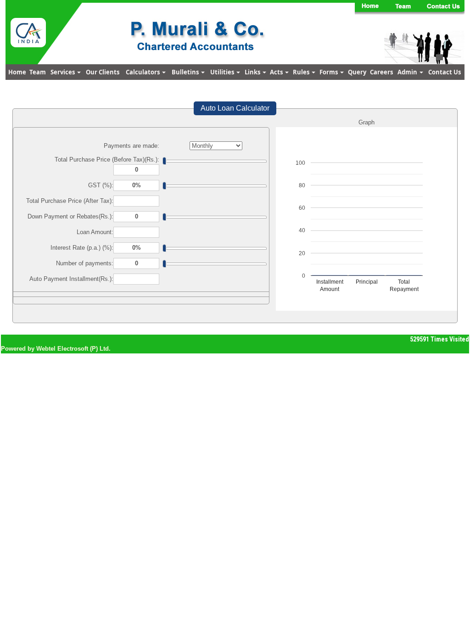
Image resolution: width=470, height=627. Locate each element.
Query (357, 72)
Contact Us (444, 72)
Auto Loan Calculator (235, 108)
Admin (408, 72)
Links (253, 72)
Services (63, 72)
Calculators (143, 72)
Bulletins (186, 72)
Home (17, 72)
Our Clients (102, 72)
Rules (302, 72)
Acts (277, 72)
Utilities (222, 72)
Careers (381, 72)
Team (37, 72)
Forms (329, 72)
